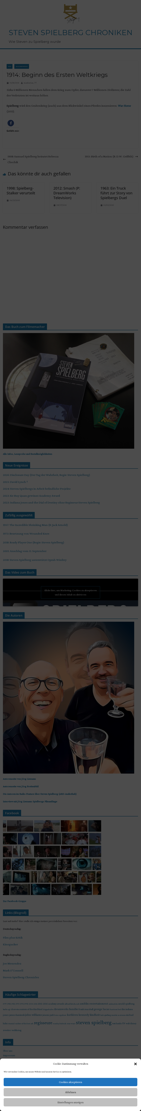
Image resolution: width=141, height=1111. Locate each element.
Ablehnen (70, 1092)
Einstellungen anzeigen (70, 1102)
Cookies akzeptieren (70, 1082)
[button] (135, 1064)
